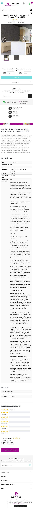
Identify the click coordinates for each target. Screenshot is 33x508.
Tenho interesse (7, 440)
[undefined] (16, 39)
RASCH (23, 22)
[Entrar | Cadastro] (24, 3)
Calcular (16, 77)
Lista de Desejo (31, 13)
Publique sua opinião (10, 450)
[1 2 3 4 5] (16, 438)
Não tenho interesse (8, 442)
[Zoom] (6, 58)
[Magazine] (16, 495)
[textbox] (16, 10)
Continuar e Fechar (20, 505)
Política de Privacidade (18, 503)
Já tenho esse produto (8, 443)
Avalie (20, 20)
